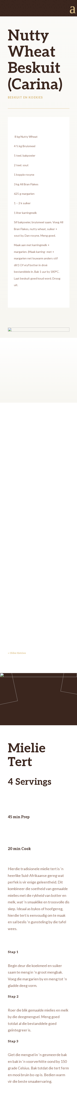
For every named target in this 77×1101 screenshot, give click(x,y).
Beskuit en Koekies (25, 97)
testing (26, 544)
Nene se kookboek (32, 433)
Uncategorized (21, 443)
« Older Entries (17, 653)
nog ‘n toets (36, 508)
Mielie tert (34, 587)
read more (18, 483)
